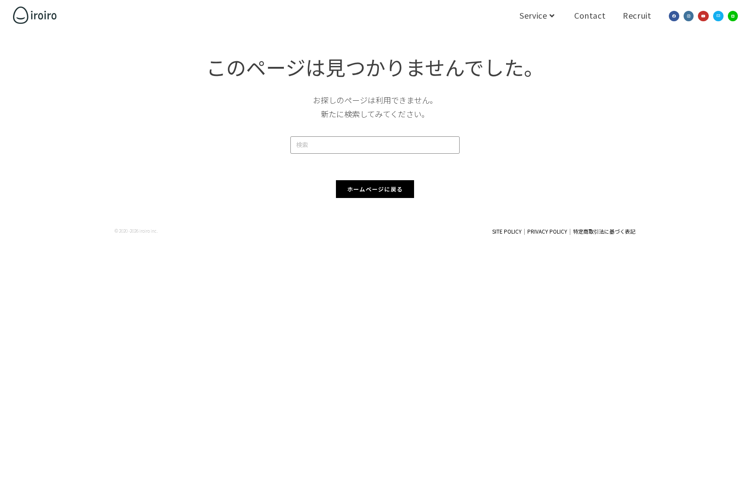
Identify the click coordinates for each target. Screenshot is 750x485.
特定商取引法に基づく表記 (604, 231)
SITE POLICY (507, 231)
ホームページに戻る (375, 189)
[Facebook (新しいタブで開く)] (674, 16)
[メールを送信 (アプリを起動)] (718, 16)
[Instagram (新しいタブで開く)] (689, 16)
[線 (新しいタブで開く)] (733, 16)
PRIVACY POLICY (547, 231)
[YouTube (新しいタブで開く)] (703, 16)
